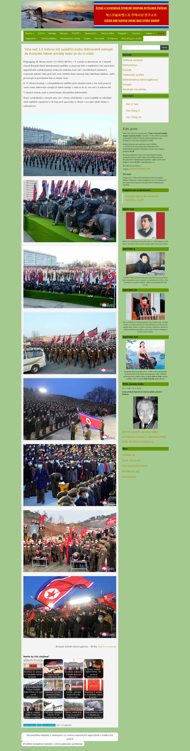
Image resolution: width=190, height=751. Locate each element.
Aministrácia (129, 476)
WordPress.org (130, 471)
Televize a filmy (107, 33)
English (161, 33)
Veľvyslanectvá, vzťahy (70, 38)
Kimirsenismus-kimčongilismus (140, 79)
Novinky (29, 33)
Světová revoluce (133, 60)
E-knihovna (112, 38)
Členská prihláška (48, 38)
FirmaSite (29, 750)
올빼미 (58, 725)
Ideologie (52, 33)
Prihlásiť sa (128, 454)
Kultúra (149, 33)
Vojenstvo (136, 33)
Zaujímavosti (90, 33)
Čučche (41, 33)
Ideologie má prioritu (134, 89)
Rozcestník (99, 38)
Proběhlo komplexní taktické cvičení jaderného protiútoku (53, 743)
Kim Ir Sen (132, 104)
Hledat (164, 47)
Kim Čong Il (132, 110)
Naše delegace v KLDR (131, 38)
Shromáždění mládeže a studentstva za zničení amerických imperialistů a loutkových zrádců (70, 736)
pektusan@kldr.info (140, 168)
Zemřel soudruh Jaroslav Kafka (140, 431)
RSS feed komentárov (134, 465)
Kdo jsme (64, 33)
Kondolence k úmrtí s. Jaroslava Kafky (144, 436)
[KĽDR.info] (95, 14)
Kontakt (87, 38)
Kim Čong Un (133, 117)
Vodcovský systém (133, 74)
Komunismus (130, 65)
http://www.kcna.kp (107, 646)
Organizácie (30, 38)
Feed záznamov (131, 460)
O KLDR (75, 33)
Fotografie (122, 33)
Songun (127, 84)
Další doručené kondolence (137, 441)
